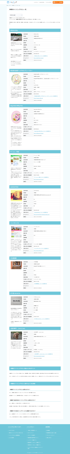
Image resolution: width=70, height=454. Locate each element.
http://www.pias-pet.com (39, 179)
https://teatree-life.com (38, 98)
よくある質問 (11, 437)
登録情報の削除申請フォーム (33, 437)
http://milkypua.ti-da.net (38, 133)
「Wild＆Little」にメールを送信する (41, 55)
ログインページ (30, 432)
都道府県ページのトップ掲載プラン (34, 442)
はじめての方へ (12, 430)
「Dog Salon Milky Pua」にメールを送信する (42, 131)
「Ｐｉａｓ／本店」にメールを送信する (41, 177)
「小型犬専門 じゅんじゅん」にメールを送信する (43, 354)
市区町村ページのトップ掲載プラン (34, 445)
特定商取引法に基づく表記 (51, 432)
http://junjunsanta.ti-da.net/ (39, 356)
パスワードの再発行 (31, 435)
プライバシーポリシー (50, 435)
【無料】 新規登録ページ (32, 430)
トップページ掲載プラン (32, 440)
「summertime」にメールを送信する (41, 212)
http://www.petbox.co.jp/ (39, 250)
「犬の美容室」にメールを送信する (40, 283)
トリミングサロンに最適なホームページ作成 (35, 448)
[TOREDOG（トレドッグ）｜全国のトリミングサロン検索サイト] (12, 2)
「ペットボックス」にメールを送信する (41, 248)
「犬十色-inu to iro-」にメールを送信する (41, 318)
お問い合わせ (48, 437)
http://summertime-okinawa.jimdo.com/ (42, 214)
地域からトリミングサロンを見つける (16, 432)
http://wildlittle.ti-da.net (38, 58)
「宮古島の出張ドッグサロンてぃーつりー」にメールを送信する (46, 96)
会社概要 (48, 430)
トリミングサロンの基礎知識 (14, 435)
